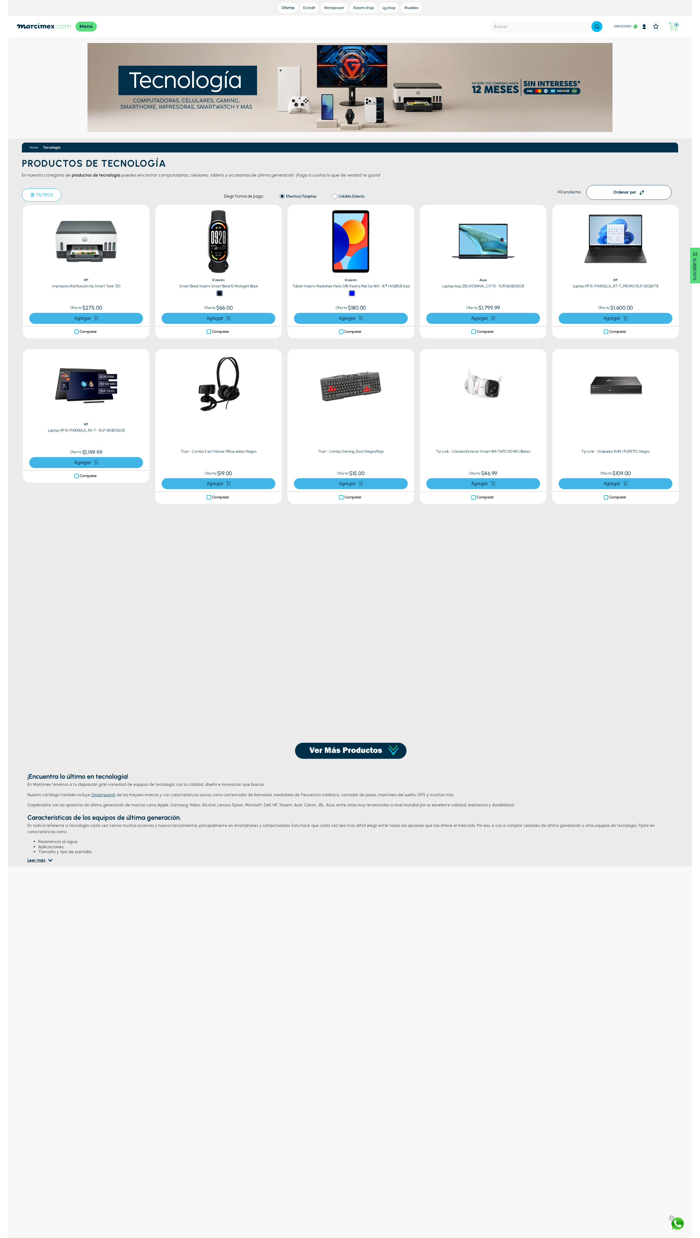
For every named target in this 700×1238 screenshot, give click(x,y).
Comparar (88, 332)
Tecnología (51, 147)
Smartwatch (103, 773)
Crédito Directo (351, 196)
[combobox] (545, 26)
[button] (143, 213)
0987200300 (622, 26)
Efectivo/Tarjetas (301, 196)
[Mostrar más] (350, 722)
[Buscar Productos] (597, 26)
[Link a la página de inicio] (33, 147)
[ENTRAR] (644, 26)
